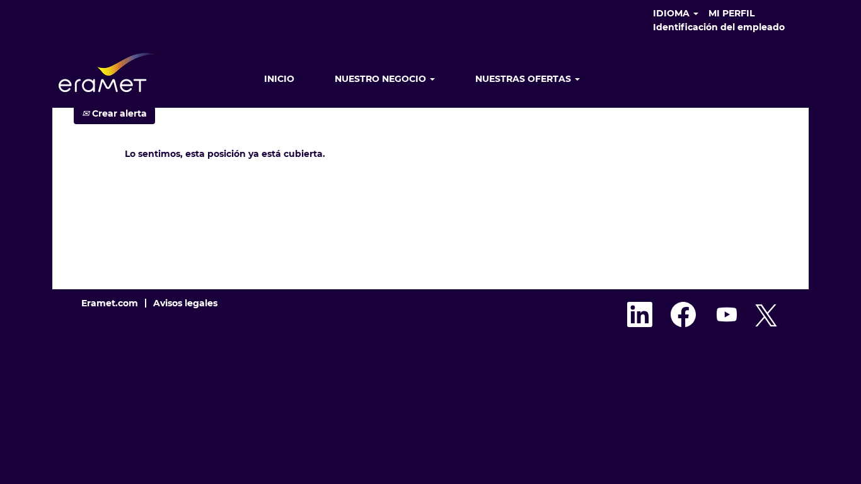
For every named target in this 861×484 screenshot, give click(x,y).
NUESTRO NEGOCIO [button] (382, 78)
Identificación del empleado (719, 27)
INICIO (279, 78)
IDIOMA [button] (672, 13)
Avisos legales (185, 303)
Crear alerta (118, 113)
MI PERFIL (731, 13)
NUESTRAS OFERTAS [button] (524, 78)
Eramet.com (109, 303)
